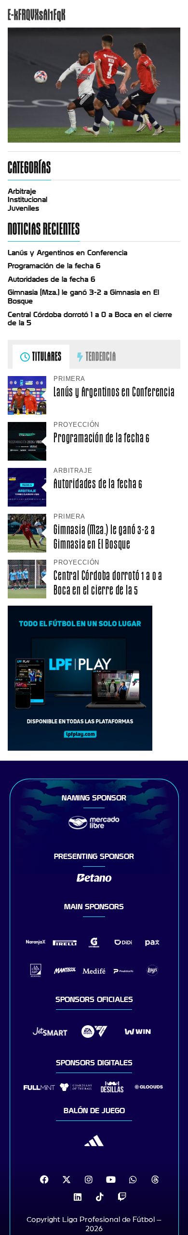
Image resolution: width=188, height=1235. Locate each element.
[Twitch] (122, 1197)
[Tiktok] (99, 1197)
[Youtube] (111, 1179)
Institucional (27, 199)
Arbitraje (22, 191)
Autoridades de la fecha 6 (51, 279)
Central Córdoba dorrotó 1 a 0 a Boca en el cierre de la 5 (108, 582)
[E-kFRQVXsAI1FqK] (94, 140)
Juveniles (23, 208)
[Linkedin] (77, 1197)
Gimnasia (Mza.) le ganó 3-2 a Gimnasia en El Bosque (104, 536)
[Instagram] (88, 1179)
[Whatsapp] (133, 1179)
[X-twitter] (66, 1179)
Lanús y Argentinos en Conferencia (67, 253)
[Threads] (155, 1179)
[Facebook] (44, 1179)
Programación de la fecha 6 (54, 266)
